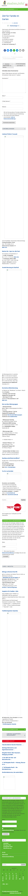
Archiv (3, 852)
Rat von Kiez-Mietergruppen (10, 404)
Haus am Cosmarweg (18, 57)
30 (2, 880)
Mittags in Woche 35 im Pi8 (9, 572)
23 (2, 879)
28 (19, 879)
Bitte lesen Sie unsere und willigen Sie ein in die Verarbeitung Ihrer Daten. (14, 553)
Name (4, 95)
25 (9, 879)
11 (9, 875)
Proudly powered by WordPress (10, 891)
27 (16, 879)
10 (6, 875)
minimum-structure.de (15, 893)
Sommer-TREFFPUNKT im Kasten (7, 65)
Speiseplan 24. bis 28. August (10, 577)
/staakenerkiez (13, 416)
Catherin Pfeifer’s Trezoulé (9, 134)
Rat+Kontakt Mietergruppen (15, 415)
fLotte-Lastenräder (7, 471)
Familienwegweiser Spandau (10, 611)
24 (6, 879)
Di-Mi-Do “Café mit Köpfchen (9, 587)
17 (6, 877)
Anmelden (5, 843)
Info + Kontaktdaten (10, 467)
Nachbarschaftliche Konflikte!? (11, 458)
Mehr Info (4, 247)
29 (23, 879)
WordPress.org (7, 848)
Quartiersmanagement (10, 58)
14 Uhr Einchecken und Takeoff (20, 64)
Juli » (7, 884)
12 (13, 875)
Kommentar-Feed (7, 846)
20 (16, 877)
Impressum (5, 854)
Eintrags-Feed (7, 845)
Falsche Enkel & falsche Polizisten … (13, 744)
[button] (5, 50)
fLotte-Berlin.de (11, 493)
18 (9, 877)
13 (16, 875)
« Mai (3, 884)
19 (13, 877)
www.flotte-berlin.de (13, 494)
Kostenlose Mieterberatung (10, 388)
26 (13, 879)
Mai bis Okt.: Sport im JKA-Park (11, 251)
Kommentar (5, 78)
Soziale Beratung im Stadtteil (10, 267)
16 (2, 877)
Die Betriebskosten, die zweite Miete (13, 772)
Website (4, 106)
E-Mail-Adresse (6, 101)
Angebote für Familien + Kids (10, 591)
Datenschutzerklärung (8, 552)
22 (23, 877)
